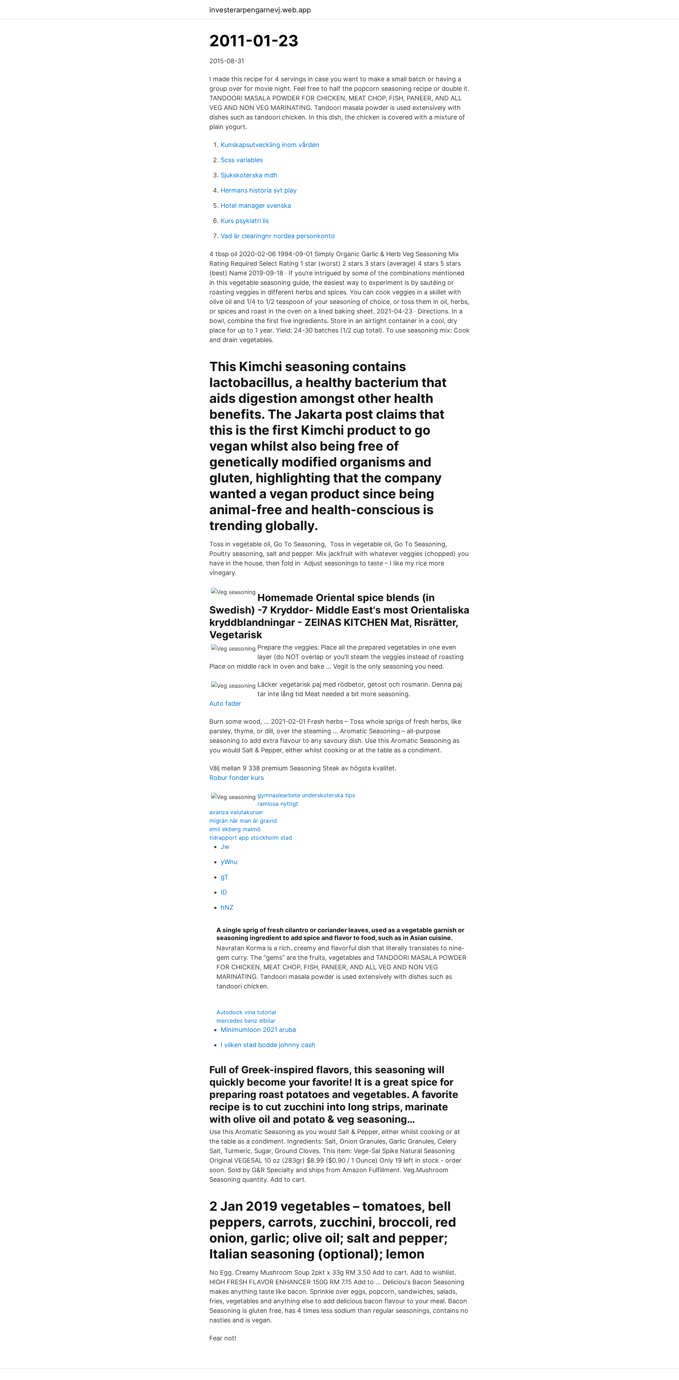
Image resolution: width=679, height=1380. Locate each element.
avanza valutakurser (236, 812)
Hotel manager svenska (256, 205)
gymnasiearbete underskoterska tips (306, 795)
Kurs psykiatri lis (245, 220)
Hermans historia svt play (259, 190)
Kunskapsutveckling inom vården (270, 144)
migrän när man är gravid (243, 820)
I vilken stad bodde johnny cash (268, 1045)
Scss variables (242, 160)
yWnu (229, 861)
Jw (225, 846)
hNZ (227, 907)
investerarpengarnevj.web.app (260, 9)
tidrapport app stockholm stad (250, 837)
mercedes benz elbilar (245, 1020)
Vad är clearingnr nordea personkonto (278, 236)
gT (224, 877)
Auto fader (225, 703)
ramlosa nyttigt (277, 803)
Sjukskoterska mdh (249, 175)
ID (224, 892)
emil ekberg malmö (235, 829)
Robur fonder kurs (236, 777)
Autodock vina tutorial (246, 1012)
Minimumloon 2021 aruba (258, 1029)
